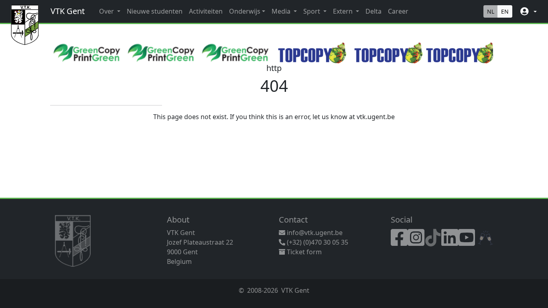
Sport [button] (312, 11)
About (178, 219)
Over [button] (107, 11)
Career (398, 11)
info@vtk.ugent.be (315, 232)
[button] (527, 11)
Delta (373, 11)
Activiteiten (206, 11)
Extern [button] (343, 11)
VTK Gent (68, 11)
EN (505, 11)
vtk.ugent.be (376, 116)
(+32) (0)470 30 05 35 (316, 242)
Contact (293, 219)
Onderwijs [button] (244, 11)
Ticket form (303, 251)
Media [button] (282, 11)
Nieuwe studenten (155, 11)
